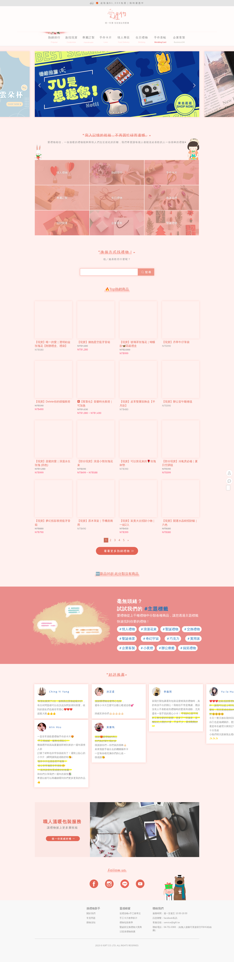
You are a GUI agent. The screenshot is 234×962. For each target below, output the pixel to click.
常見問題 (91, 918)
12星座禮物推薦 (127, 931)
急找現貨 (71, 37)
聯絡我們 (158, 908)
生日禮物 (142, 37)
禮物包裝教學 (126, 922)
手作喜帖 (160, 37)
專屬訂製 (88, 37)
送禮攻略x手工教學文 (130, 913)
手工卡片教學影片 (128, 918)
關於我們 (91, 913)
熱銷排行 (54, 37)
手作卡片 (106, 37)
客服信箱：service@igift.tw (166, 922)
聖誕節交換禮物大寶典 (131, 927)
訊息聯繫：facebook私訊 (165, 918)
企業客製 (179, 37)
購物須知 (91, 922)
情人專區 (124, 37)
